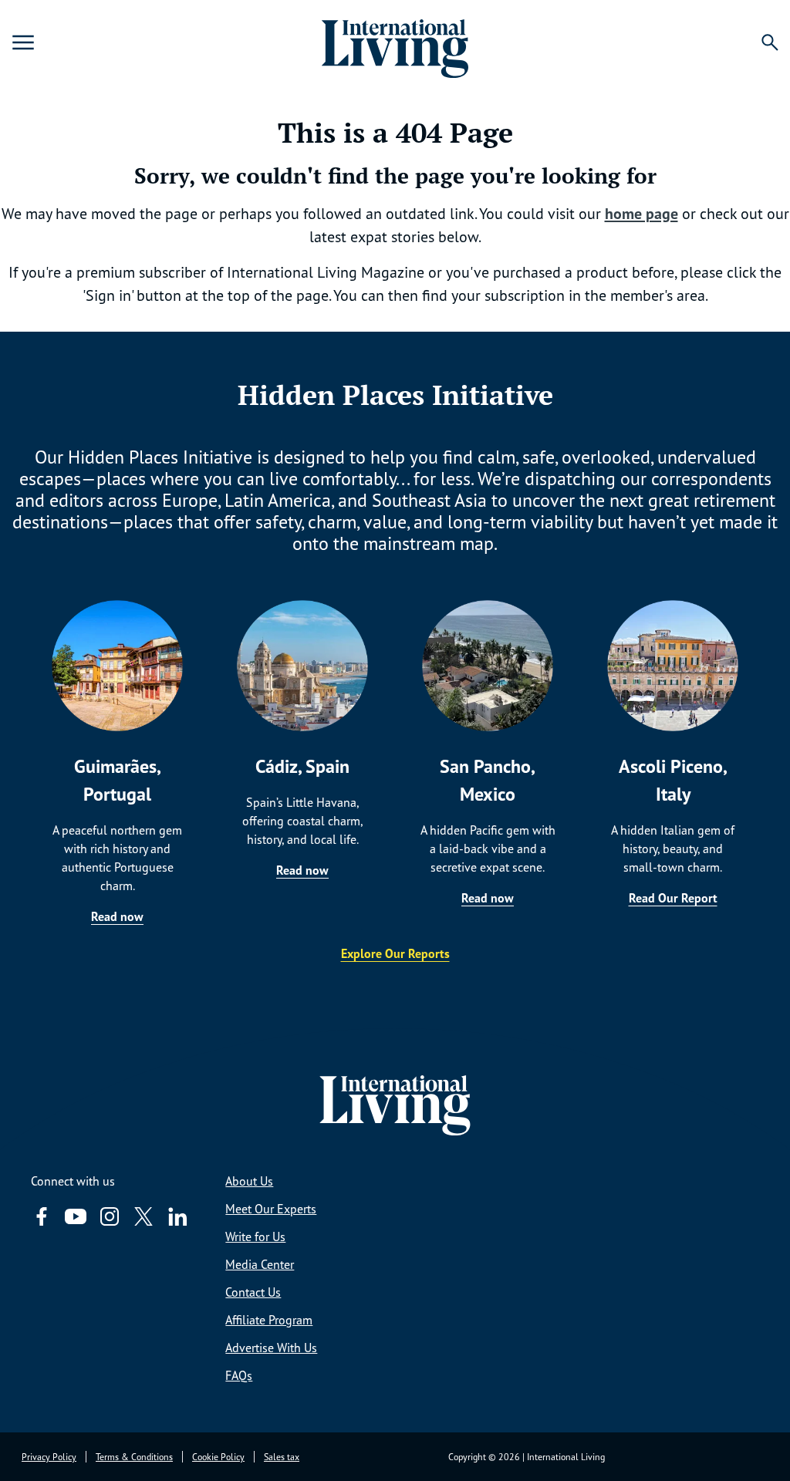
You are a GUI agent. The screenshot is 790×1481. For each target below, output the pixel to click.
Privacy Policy (49, 1456)
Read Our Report (673, 898)
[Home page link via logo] (394, 42)
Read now (117, 916)
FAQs (238, 1375)
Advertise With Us (271, 1347)
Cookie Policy (218, 1456)
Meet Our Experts (270, 1208)
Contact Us (253, 1292)
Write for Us (255, 1236)
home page (641, 214)
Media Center (259, 1264)
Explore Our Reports (395, 953)
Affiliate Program (268, 1320)
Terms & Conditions (134, 1456)
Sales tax (281, 1456)
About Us (249, 1181)
